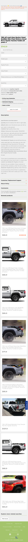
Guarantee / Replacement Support (11, 180)
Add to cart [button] (14, 109)
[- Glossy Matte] (14, 73)
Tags (21, 530)
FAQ (24, 526)
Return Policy (5, 183)
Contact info (9, 523)
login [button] (22, 191)
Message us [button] (26, 405)
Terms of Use (17, 526)
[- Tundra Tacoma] (14, 67)
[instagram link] (18, 534)
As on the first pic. (8, 50)
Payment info (18, 523)
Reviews (8, 530)
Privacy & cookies (7, 526)
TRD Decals (5, 518)
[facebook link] (10, 534)
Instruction (15, 530)
